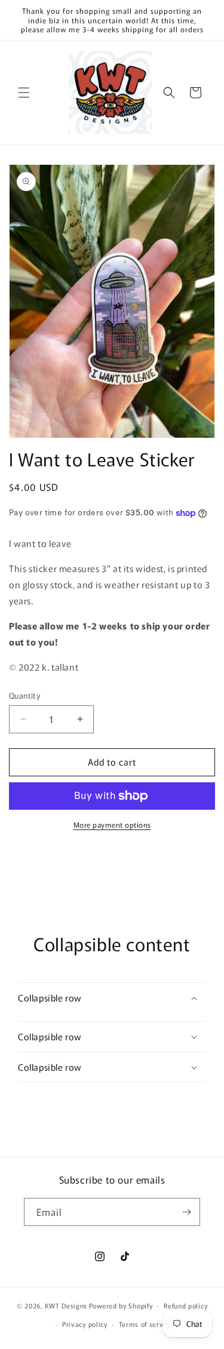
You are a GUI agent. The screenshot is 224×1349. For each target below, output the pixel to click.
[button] (24, 92)
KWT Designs (66, 1305)
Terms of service (146, 1324)
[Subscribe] (186, 1212)
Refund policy (185, 1305)
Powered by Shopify (121, 1305)
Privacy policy (85, 1324)
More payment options (112, 824)
